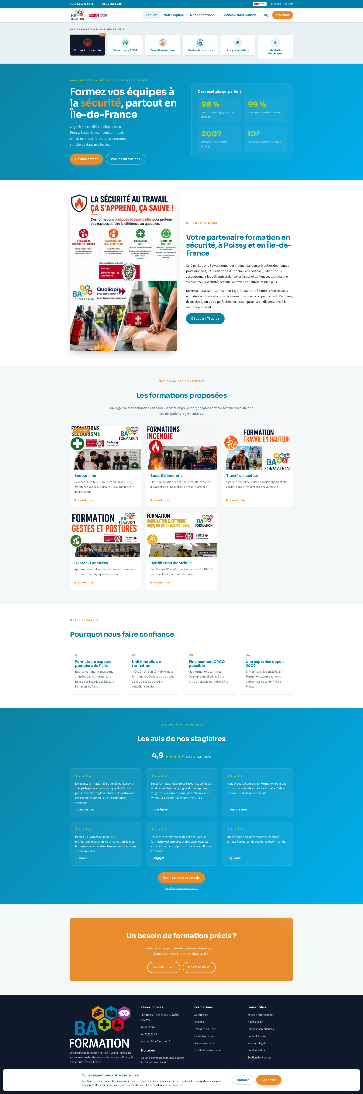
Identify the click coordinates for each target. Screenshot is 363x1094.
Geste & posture (204, 1036)
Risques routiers (204, 1043)
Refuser (243, 1080)
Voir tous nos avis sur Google (181, 888)
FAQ (265, 15)
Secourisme (201, 1015)
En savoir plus (84, 500)
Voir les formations (125, 159)
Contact (282, 15)
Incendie (199, 1022)
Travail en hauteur (205, 1029)
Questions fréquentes (260, 1029)
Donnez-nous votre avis (181, 878)
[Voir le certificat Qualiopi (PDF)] (98, 15)
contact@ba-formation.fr (156, 1042)
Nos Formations (202, 15)
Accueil (151, 15)
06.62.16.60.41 (84, 3)
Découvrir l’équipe (205, 319)
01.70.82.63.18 (112, 3)
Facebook (275, 4)
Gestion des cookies (259, 1058)
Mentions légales (257, 1043)
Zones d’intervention (240, 15)
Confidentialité (256, 1050)
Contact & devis (256, 1036)
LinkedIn (288, 4)
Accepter (268, 1080)
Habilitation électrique (207, 1050)
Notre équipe (173, 15)
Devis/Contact (86, 159)
